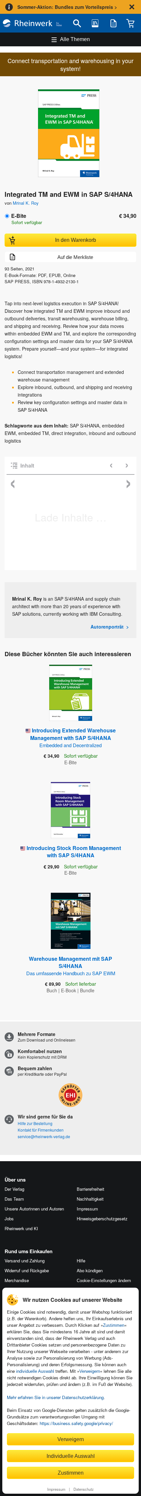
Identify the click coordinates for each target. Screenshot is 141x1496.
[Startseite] (32, 23)
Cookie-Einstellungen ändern (104, 1280)
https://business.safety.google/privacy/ (76, 1423)
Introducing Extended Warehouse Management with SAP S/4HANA (73, 737)
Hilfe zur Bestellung (35, 1123)
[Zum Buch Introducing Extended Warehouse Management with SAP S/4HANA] (70, 693)
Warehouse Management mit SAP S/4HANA (70, 966)
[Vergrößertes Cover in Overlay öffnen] (72, 133)
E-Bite (18, 215)
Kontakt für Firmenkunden (41, 1130)
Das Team (14, 1199)
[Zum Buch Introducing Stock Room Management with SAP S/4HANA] (70, 810)
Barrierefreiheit (90, 1189)
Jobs (9, 1218)
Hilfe (81, 1260)
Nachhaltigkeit (90, 1199)
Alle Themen (75, 39)
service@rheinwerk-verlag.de (44, 1136)
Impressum (56, 1489)
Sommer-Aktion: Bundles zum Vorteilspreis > (67, 7)
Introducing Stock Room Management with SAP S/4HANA (74, 851)
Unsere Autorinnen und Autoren (34, 1209)
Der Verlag (14, 1189)
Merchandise (17, 1280)
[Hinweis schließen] (131, 7)
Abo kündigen (90, 1270)
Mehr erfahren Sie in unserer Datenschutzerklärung (55, 1397)
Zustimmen (113, 1325)
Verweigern (89, 1371)
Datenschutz (83, 1489)
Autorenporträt (107, 626)
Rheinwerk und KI (21, 1228)
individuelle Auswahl (35, 1371)
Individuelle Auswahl (71, 1456)
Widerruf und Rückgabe (27, 1270)
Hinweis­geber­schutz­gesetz (102, 1218)
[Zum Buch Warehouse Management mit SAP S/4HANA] (71, 921)
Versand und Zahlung (25, 1260)
